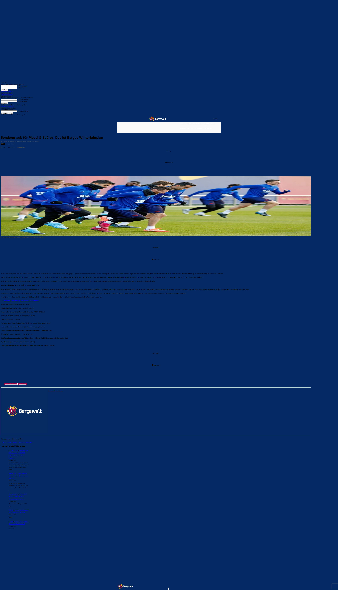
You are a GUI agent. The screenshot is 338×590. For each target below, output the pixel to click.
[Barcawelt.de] (157, 119)
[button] (218, 131)
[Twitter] (208, 119)
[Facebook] (201, 119)
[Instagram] (204, 119)
